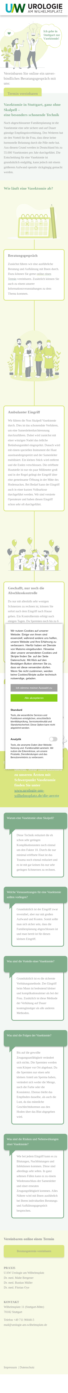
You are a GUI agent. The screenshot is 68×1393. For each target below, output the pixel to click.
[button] (34, 688)
